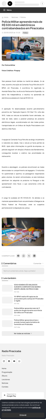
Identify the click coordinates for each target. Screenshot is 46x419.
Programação (7, 372)
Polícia (23, 17)
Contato (5, 387)
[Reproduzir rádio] (10, 3)
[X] (29, 256)
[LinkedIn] (34, 256)
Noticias (15, 17)
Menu (9, 10)
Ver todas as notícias (22, 333)
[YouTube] (14, 361)
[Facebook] (18, 256)
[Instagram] (4, 361)
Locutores (6, 379)
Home (4, 368)
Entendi (23, 415)
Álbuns (4, 376)
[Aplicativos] (42, 4)
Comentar (37, 263)
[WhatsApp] (23, 256)
